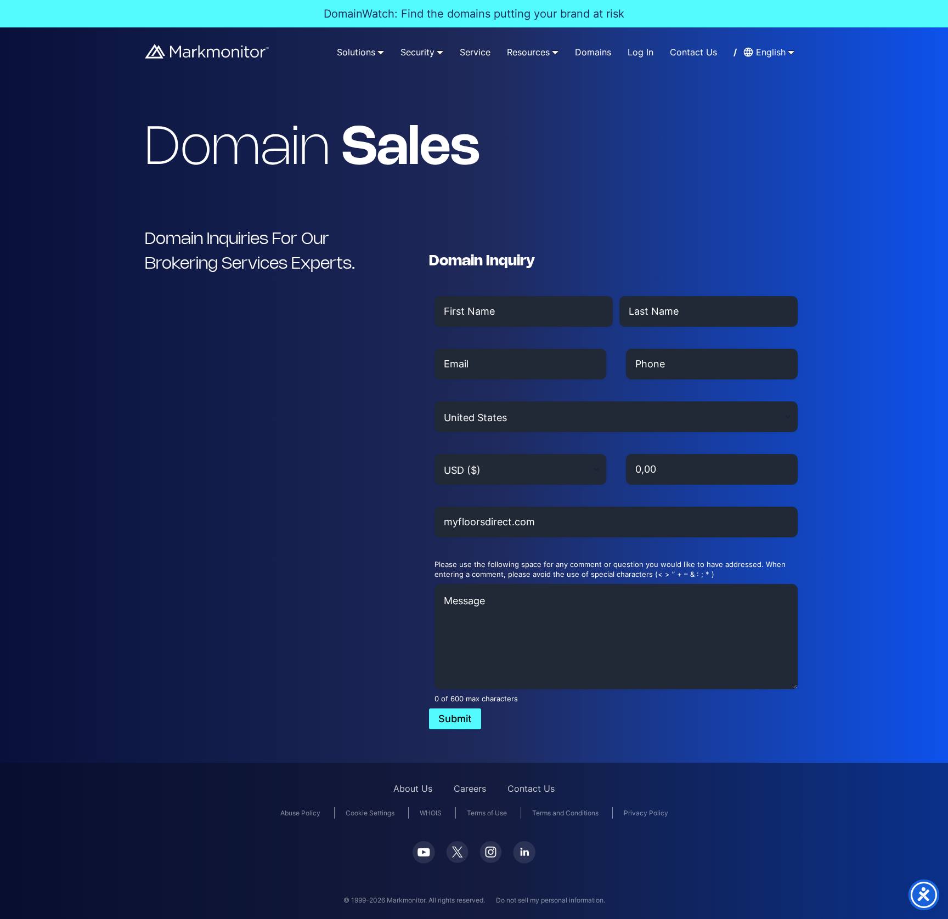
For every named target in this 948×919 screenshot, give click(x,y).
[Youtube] (424, 860)
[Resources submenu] (555, 52)
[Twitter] (457, 859)
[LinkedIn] (524, 860)
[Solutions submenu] (380, 52)
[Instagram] (490, 859)
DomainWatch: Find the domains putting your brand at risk (474, 13)
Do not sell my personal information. (550, 900)
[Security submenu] (440, 52)
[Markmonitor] (207, 55)
